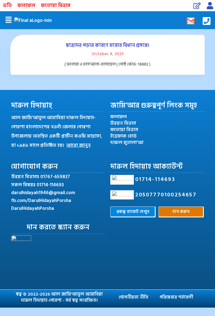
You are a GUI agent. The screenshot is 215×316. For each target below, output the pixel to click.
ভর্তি (7, 5)
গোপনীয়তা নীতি (133, 297)
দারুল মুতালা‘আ (126, 143)
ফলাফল (26, 5)
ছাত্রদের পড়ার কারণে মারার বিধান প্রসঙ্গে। (107, 45)
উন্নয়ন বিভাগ (123, 123)
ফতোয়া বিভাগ (56, 5)
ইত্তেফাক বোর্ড (123, 136)
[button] (8, 20)
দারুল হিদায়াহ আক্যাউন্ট (146, 166)
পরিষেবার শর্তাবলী (176, 297)
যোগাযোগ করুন (34, 166)
